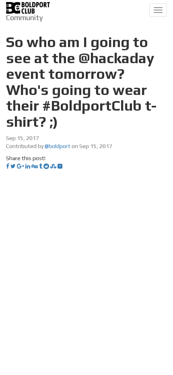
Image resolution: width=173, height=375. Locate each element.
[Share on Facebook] (7, 166)
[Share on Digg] (34, 166)
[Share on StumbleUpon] (53, 166)
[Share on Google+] (20, 166)
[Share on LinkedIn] (27, 166)
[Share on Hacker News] (60, 166)
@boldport (57, 146)
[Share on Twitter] (13, 166)
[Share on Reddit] (46, 166)
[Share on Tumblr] (40, 166)
